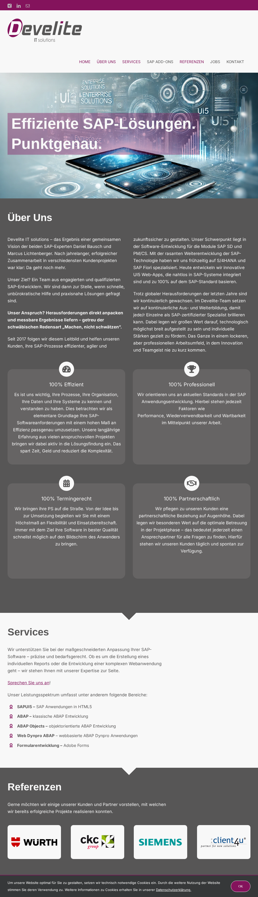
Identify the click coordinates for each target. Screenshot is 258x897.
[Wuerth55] (34, 839)
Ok (240, 886)
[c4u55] (224, 838)
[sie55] (160, 838)
